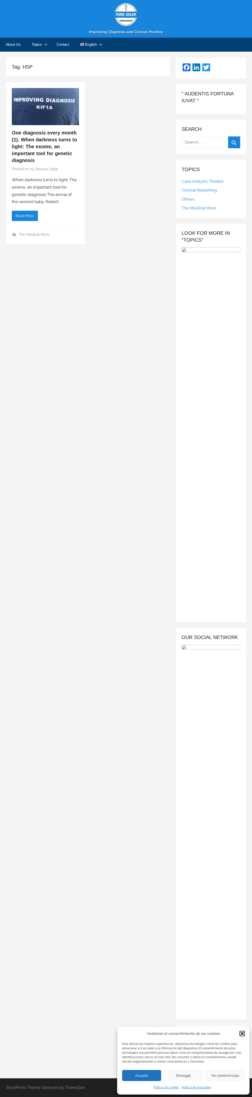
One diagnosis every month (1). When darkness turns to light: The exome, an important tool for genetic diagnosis (44, 146)
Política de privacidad (196, 1087)
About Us (13, 44)
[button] (242, 1033)
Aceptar (141, 1075)
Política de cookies (166, 1087)
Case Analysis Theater (203, 181)
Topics (37, 44)
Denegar (183, 1075)
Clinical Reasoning (199, 190)
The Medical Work (34, 234)
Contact (63, 44)
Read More (25, 216)
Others (188, 199)
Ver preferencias (225, 1075)
